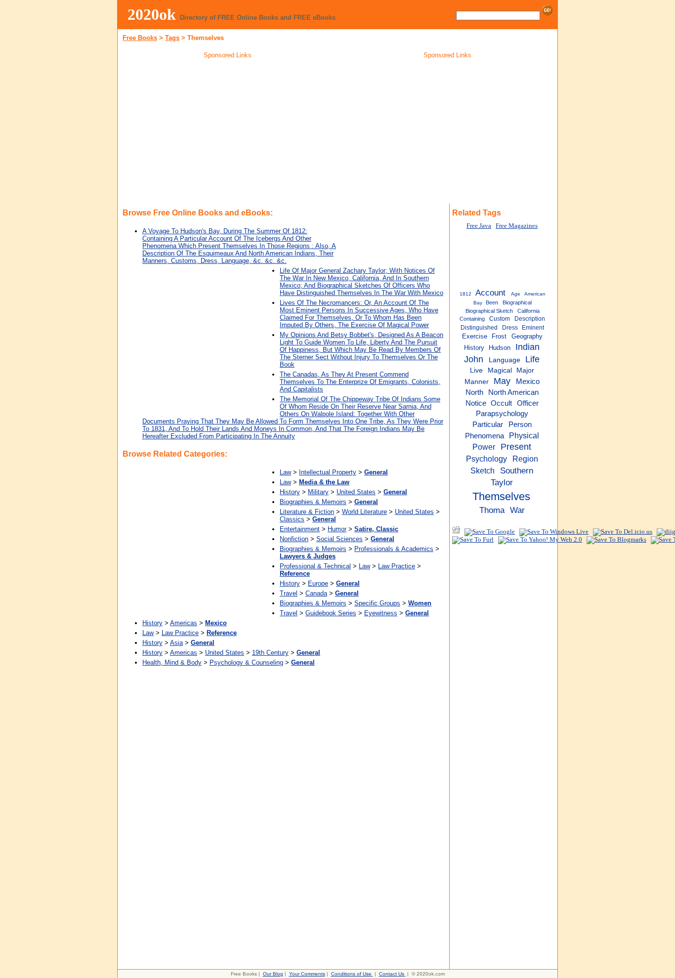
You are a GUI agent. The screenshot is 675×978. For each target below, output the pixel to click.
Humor (337, 529)
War (517, 510)
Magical (500, 370)
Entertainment (300, 529)
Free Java (478, 225)
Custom (499, 318)
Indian (527, 347)
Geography (527, 336)
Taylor (502, 482)
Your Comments (307, 974)
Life (532, 359)
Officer (528, 403)
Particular (487, 424)
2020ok (151, 14)
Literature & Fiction (307, 511)
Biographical (517, 302)
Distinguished (479, 327)
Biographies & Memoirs (313, 502)
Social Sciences (339, 539)
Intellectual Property (327, 472)
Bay (477, 302)
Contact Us (391, 974)
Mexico (528, 381)
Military (318, 492)
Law (285, 472)
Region (525, 458)
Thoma (492, 510)
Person (520, 424)
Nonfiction (294, 539)
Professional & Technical (315, 566)
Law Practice (396, 566)
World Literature (364, 511)
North (474, 392)
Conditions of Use (351, 974)
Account (490, 293)
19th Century (270, 652)
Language (504, 360)
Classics (292, 519)
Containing (472, 319)
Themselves (501, 496)
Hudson (499, 347)
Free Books (140, 38)
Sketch (482, 470)
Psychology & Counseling (246, 662)
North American (513, 392)
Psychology (486, 458)
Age (515, 294)
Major (525, 370)
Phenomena (484, 435)
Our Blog (273, 974)
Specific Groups (377, 603)
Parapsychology (502, 413)
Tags (172, 38)
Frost (499, 336)
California (528, 311)
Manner (476, 381)
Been (492, 302)
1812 (465, 294)
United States (356, 492)
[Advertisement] (228, 133)
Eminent (533, 327)
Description (529, 318)
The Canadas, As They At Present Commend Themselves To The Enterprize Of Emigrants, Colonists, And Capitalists (360, 382)
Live (476, 370)
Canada (316, 593)
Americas (183, 623)
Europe (318, 583)
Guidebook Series (330, 613)
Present (516, 447)
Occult (501, 403)
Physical (524, 435)
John (473, 359)
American (535, 294)
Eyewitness (380, 613)
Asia (176, 642)
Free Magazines (517, 225)
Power (483, 446)
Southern (516, 470)
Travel (288, 593)
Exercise (474, 336)
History (290, 492)
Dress (510, 327)
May (502, 381)
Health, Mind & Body (172, 662)
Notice (475, 403)
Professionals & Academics (393, 549)
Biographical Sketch (489, 311)
